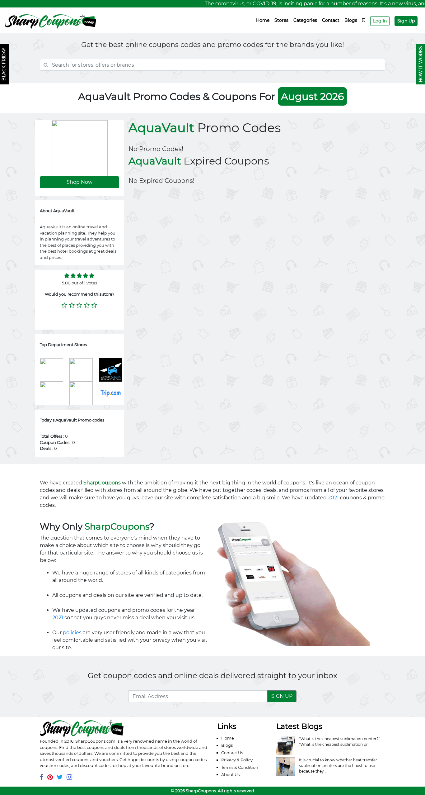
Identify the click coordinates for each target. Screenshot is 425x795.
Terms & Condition (239, 767)
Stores (281, 20)
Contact (330, 20)
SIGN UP (281, 696)
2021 (333, 498)
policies (72, 633)
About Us (230, 774)
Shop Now (79, 182)
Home (262, 20)
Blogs (350, 20)
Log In (380, 21)
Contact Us (232, 752)
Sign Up (406, 21)
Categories (305, 20)
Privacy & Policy (237, 759)
